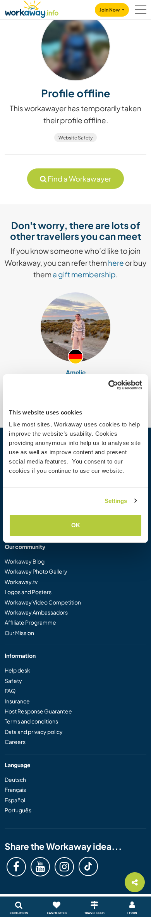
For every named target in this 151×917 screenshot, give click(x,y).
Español (15, 799)
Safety (13, 680)
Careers (15, 741)
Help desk (17, 670)
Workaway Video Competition (43, 602)
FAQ (10, 690)
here (116, 262)
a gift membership (84, 274)
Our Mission (19, 632)
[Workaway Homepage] (32, 8)
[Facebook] (16, 866)
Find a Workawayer (78, 178)
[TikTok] (88, 866)
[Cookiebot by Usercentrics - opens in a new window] (108, 385)
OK (75, 525)
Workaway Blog (25, 561)
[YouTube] (40, 866)
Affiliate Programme (30, 622)
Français (15, 789)
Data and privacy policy (34, 731)
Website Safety (75, 138)
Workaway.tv (21, 581)
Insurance (17, 701)
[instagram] (64, 866)
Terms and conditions (31, 721)
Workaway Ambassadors (36, 612)
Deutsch (15, 779)
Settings (116, 501)
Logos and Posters (28, 591)
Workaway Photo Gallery (36, 571)
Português (18, 810)
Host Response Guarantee (38, 711)
